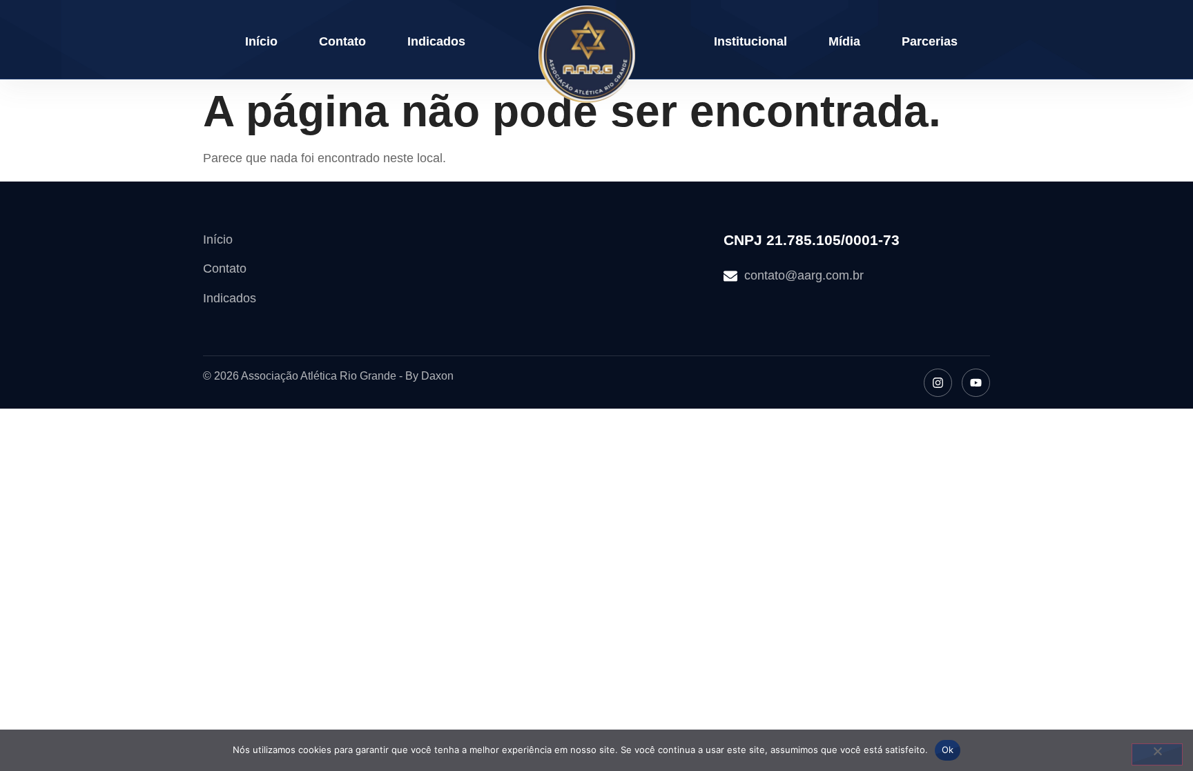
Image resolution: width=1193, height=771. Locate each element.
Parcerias (930, 41)
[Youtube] (976, 383)
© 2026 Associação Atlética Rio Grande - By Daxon (328, 376)
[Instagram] (938, 383)
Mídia (844, 41)
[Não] (1157, 754)
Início (261, 41)
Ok (948, 749)
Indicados (436, 41)
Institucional (750, 41)
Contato (342, 41)
